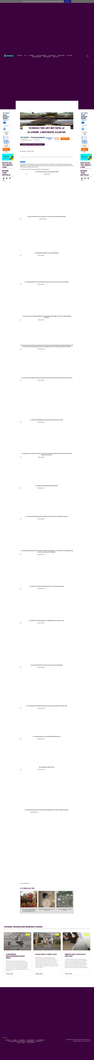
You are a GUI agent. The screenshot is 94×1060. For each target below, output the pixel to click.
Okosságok (52, 55)
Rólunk (14, 1040)
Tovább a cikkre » (9, 973)
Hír (25, 55)
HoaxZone (22, 1040)
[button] (88, 56)
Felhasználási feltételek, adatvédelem (21, 1041)
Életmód (69, 55)
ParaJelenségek (42, 55)
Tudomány (31, 55)
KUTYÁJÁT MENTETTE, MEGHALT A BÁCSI (46, 954)
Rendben (68, 1)
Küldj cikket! (21, 1042)
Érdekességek (36, 56)
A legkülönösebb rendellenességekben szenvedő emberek (15, 956)
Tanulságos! (31, 1040)
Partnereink (41, 1040)
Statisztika (31, 1042)
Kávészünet (61, 55)
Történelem (47, 56)
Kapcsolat (56, 56)
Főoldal (19, 55)
